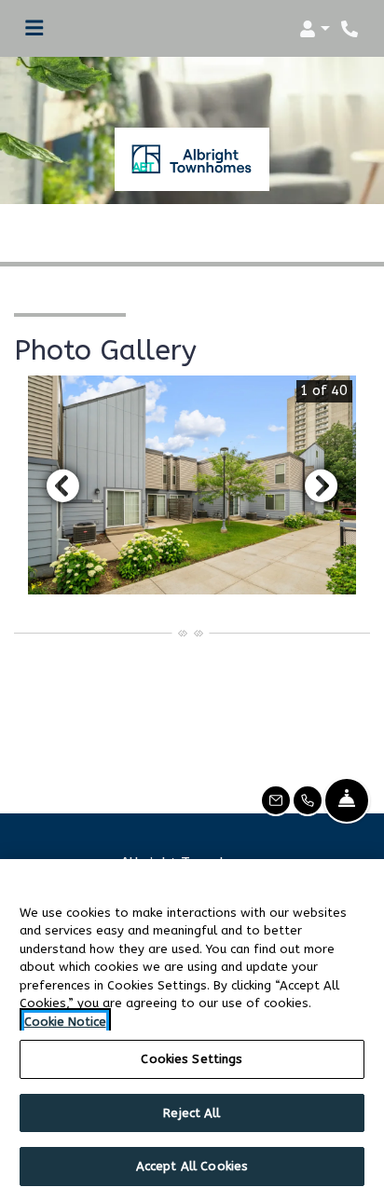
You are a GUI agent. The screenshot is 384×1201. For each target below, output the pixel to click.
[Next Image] (321, 485)
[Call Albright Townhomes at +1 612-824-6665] (350, 28)
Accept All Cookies (192, 1166)
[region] (192, 1030)
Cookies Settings (191, 1059)
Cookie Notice (65, 1022)
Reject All (191, 1113)
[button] (314, 28)
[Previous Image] (62, 485)
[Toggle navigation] (34, 28)
